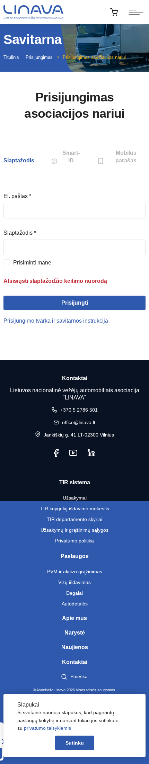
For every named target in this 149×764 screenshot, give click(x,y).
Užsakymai (75, 498)
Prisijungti (74, 303)
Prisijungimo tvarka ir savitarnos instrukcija (55, 321)
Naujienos (74, 647)
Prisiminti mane (32, 263)
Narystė (74, 633)
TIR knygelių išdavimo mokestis (74, 508)
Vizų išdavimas (74, 582)
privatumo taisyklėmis (47, 728)
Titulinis (11, 57)
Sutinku (74, 743)
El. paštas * (17, 196)
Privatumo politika (74, 540)
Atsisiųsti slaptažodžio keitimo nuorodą (55, 281)
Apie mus (74, 618)
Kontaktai (74, 662)
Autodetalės (75, 603)
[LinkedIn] (91, 453)
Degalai (74, 593)
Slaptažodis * (19, 233)
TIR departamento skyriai (74, 519)
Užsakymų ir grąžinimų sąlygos (74, 530)
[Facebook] (56, 453)
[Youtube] (73, 453)
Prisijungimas (39, 57)
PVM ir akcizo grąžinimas (74, 571)
